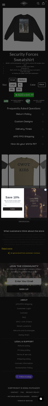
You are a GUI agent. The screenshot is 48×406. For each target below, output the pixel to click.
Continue (12, 208)
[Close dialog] (45, 190)
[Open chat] (41, 398)
